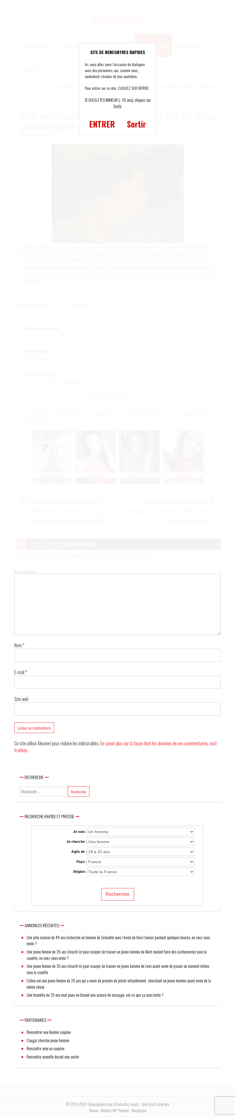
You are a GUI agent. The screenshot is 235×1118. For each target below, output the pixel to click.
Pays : (82, 862)
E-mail (20, 672)
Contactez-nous (126, 1104)
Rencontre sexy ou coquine (45, 1048)
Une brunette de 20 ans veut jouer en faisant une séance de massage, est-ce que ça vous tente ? (95, 995)
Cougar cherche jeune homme (48, 1040)
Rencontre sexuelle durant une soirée (53, 1057)
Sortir (136, 124)
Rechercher (118, 894)
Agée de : (79, 852)
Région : (80, 872)
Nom (19, 645)
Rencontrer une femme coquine (49, 1032)
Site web (21, 699)
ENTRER (102, 124)
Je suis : (80, 832)
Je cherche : (76, 842)
